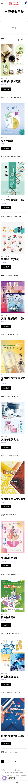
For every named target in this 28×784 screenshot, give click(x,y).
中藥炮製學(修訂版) (11, 81)
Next (15, 761)
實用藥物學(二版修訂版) (13, 499)
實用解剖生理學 (9, 558)
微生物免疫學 (8, 617)
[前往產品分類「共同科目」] (14, 21)
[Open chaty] (4, 778)
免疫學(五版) (7, 140)
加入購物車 (6, 89)
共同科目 (14, 28)
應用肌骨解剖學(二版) (12, 736)
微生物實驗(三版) (10, 676)
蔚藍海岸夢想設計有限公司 (7, 777)
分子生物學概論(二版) (12, 200)
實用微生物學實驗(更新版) (13, 379)
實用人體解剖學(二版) (12, 318)
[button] (25, 3)
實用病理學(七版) (10, 439)
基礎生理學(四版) (10, 259)
